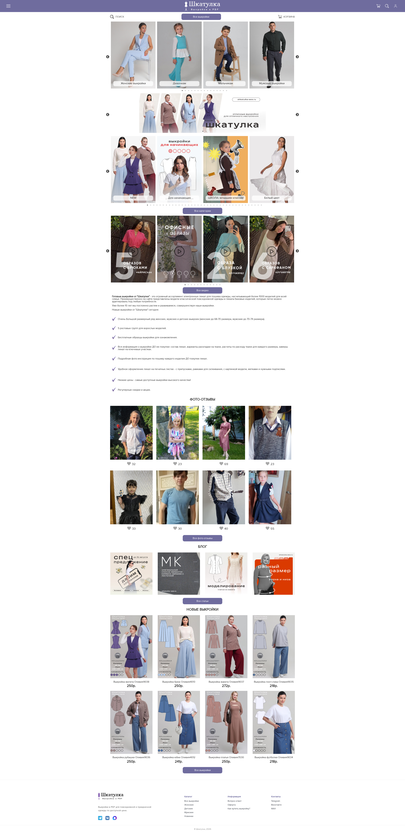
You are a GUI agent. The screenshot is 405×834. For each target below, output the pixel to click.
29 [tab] (236, 205)
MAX (273, 809)
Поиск (119, 17)
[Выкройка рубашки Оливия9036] (131, 722)
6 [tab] (198, 90)
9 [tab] (208, 90)
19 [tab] (204, 205)
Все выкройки (201, 17)
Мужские (188, 812)
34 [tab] (251, 205)
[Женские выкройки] (133, 55)
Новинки (188, 816)
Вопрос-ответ (235, 801)
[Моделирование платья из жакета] (226, 573)
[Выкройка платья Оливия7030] (226, 722)
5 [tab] (195, 90)
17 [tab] (198, 205)
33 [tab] (248, 205)
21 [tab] (210, 205)
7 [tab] (201, 90)
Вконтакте (276, 805)
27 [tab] (229, 205)
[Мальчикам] (225, 55)
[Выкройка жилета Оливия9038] (131, 646)
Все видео (202, 290)
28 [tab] (232, 205)
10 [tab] (210, 90)
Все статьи (202, 601)
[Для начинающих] (179, 169)
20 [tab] (207, 205)
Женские (189, 805)
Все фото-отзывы (202, 538)
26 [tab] (226, 205)
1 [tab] (182, 90)
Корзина (289, 17)
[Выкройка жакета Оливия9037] (226, 646)
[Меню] (8, 6)
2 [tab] (185, 90)
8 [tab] (204, 90)
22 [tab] (213, 205)
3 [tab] (189, 90)
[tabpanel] (133, 55)
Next (297, 56)
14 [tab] (223, 90)
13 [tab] (220, 90)
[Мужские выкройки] (271, 55)
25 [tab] (223, 205)
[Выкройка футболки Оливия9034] (274, 722)
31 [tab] (242, 205)
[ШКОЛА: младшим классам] (225, 169)
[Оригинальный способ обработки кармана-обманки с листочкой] (179, 573)
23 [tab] (217, 205)
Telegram (275, 801)
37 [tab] (261, 205)
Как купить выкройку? (239, 809)
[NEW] (133, 169)
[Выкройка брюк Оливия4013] (179, 646)
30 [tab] (239, 205)
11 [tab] (214, 90)
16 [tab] (194, 205)
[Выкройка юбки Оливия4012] (179, 722)
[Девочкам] (179, 55)
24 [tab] (220, 205)
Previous (107, 56)
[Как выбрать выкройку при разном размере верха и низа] (274, 573)
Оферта (232, 805)
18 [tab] (201, 205)
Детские (188, 809)
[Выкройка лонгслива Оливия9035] (274, 646)
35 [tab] (255, 205)
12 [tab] (217, 90)
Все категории (202, 211)
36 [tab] (258, 205)
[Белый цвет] (271, 169)
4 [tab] (192, 90)
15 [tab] (226, 90)
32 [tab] (245, 205)
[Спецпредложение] (131, 573)
